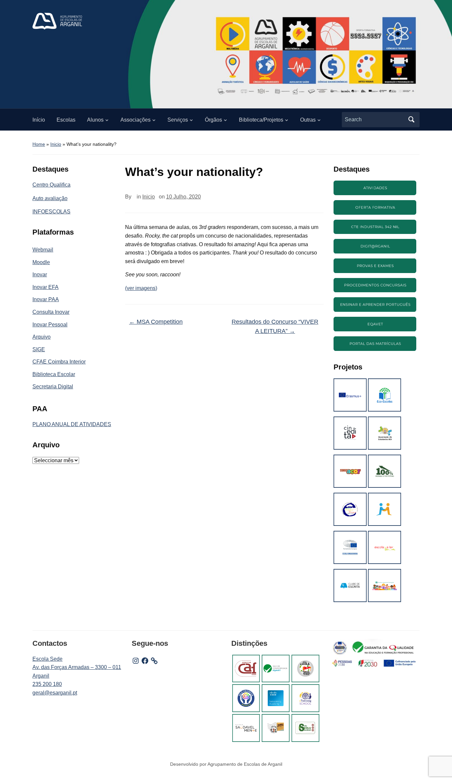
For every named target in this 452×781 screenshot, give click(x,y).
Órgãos (213, 120)
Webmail (42, 249)
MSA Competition (156, 321)
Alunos (95, 120)
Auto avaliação (50, 198)
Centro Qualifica (51, 185)
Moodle (41, 262)
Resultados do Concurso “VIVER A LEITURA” (275, 326)
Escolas (66, 120)
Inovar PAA (45, 299)
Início (38, 120)
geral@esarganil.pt (54, 693)
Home (38, 144)
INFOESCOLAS (51, 211)
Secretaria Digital (52, 386)
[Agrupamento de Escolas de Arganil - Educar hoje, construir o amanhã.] (57, 21)
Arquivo (41, 337)
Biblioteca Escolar (53, 374)
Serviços (177, 120)
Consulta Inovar (50, 312)
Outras (308, 120)
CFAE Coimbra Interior (59, 361)
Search (411, 119)
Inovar (39, 274)
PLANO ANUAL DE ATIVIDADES (71, 424)
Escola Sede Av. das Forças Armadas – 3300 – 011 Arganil (76, 667)
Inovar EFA (45, 287)
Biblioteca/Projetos (261, 120)
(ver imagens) (141, 288)
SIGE (38, 349)
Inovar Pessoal (50, 324)
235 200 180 (47, 684)
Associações (135, 120)
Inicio (55, 144)
